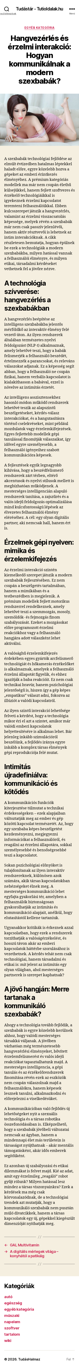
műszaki (11, 1315)
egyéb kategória (39, 27)
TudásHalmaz (29, 1359)
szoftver (12, 1328)
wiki (7, 1340)
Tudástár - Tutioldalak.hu (39, 9)
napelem (12, 1322)
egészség (13, 1303)
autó (8, 1297)
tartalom (12, 1334)
